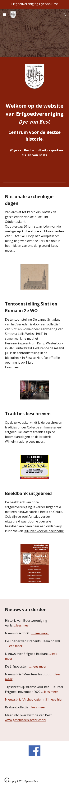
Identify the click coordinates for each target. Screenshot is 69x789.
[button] (4, 14)
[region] (34, 4)
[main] (34, 122)
